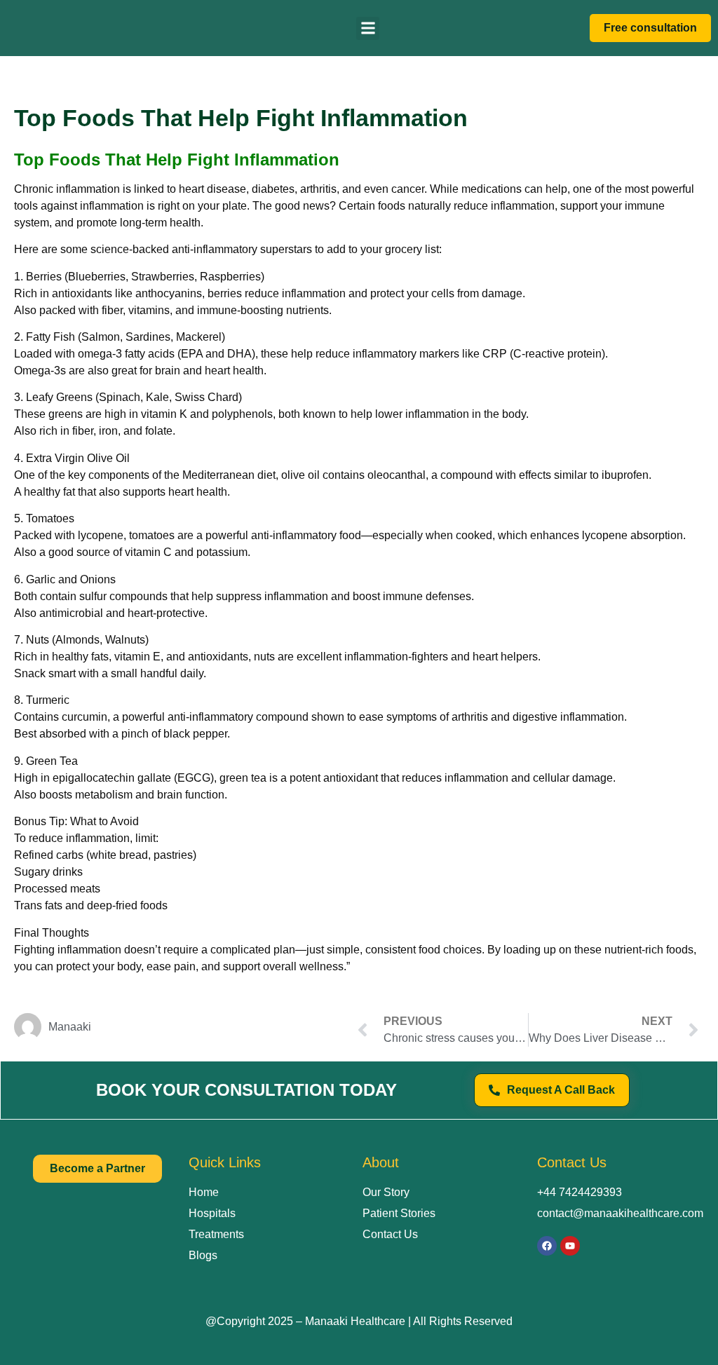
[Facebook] (547, 1246)
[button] (367, 28)
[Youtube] (570, 1246)
